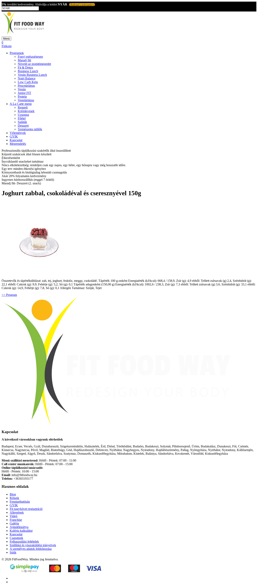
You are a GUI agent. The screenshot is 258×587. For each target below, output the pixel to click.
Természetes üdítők (30, 129)
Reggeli (23, 107)
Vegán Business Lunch (32, 74)
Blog (13, 494)
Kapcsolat (16, 140)
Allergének (17, 512)
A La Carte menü (21, 103)
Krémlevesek (26, 111)
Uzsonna (23, 114)
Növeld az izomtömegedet (34, 64)
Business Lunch (28, 71)
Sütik (13, 552)
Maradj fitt (24, 60)
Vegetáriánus (26, 100)
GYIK (14, 136)
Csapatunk (16, 538)
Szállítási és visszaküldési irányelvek (33, 545)
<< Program (9, 295)
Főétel (22, 118)
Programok (17, 53)
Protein (22, 96)
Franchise (16, 519)
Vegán (22, 89)
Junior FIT (24, 93)
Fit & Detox (25, 67)
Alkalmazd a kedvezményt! (82, 4)
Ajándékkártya (19, 527)
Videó (13, 516)
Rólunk (14, 498)
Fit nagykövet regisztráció (26, 509)
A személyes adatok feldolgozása (31, 548)
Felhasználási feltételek (24, 541)
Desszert (23, 125)
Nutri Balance (26, 78)
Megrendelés (18, 143)
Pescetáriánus (26, 85)
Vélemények (18, 133)
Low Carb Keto (28, 82)
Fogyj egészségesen (30, 56)
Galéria (14, 523)
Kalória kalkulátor (21, 530)
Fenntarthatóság (20, 501)
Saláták (22, 122)
